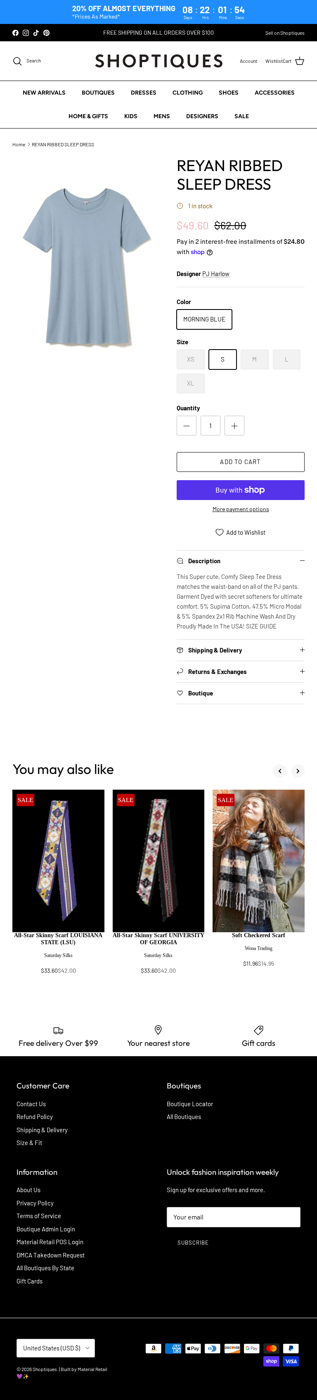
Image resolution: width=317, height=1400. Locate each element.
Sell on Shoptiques (285, 33)
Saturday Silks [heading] (58, 955)
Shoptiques (45, 1369)
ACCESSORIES (275, 92)
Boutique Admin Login (46, 1229)
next (298, 771)
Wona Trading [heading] (258, 948)
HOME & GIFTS (88, 116)
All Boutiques (184, 1116)
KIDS (130, 116)
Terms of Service (39, 1215)
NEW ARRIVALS (44, 92)
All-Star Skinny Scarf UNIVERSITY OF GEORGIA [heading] (158, 938)
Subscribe (193, 1242)
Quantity (188, 408)
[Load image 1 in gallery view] (85, 266)
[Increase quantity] (234, 426)
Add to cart (240, 461)
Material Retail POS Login (50, 1241)
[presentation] (58, 956)
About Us (28, 1189)
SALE (241, 116)
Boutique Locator (190, 1103)
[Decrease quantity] (186, 426)
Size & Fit (29, 1142)
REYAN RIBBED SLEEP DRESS (63, 144)
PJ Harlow (215, 273)
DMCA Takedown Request (51, 1255)
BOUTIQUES (98, 92)
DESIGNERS (202, 116)
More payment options (241, 509)
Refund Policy (35, 1116)
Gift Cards (30, 1281)
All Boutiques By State (45, 1267)
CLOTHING (188, 92)
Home (18, 144)
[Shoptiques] (159, 61)
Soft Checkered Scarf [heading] (258, 935)
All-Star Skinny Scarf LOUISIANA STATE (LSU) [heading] (58, 938)
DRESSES (143, 92)
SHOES (229, 92)
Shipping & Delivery (42, 1129)
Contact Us (31, 1103)
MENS (162, 116)
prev (279, 771)
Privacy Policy (35, 1203)
